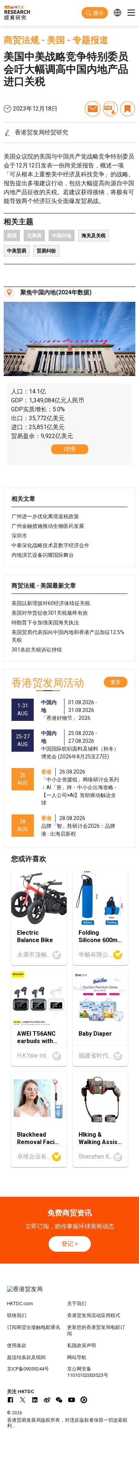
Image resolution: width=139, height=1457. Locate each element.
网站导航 (76, 1357)
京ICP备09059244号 (28, 1369)
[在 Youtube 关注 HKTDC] (71, 1399)
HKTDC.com (20, 1303)
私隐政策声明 (81, 1345)
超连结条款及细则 (26, 1357)
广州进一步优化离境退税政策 (45, 516)
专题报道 (90, 40)
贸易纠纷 (46, 251)
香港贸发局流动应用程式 (93, 1315)
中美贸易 (16, 251)
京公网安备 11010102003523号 (87, 1372)
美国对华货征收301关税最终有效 (49, 613)
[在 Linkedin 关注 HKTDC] (35, 1399)
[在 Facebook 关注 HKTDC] (10, 1399)
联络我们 (16, 1315)
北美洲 (34, 235)
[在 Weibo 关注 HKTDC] (47, 1399)
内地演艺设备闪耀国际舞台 (42, 555)
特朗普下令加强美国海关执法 (45, 622)
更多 (115, 682)
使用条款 (16, 1345)
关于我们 (76, 1303)
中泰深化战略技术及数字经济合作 (50, 545)
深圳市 (19, 536)
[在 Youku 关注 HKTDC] (83, 1399)
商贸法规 (21, 40)
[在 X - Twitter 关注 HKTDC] (22, 1399)
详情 (70, 449)
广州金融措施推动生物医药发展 (47, 526)
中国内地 (61, 235)
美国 (56, 40)
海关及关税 (94, 235)
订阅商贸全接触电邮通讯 (33, 1327)
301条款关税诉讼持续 (36, 650)
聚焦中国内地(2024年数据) (56, 292)
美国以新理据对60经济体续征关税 (50, 603)
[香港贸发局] (69, 1293)
